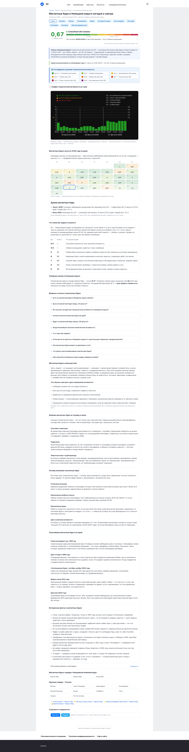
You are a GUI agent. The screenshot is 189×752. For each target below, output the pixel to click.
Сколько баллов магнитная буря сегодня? (69, 316)
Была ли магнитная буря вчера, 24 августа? (70, 304)
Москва (52, 686)
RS (47, 4)
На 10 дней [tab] (54, 25)
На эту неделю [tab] (119, 21)
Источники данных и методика (63, 666)
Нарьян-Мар (54, 676)
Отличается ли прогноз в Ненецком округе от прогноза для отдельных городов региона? (88, 339)
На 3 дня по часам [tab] (104, 21)
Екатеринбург (123, 686)
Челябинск (99, 691)
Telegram (65, 715)
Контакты (100, 5)
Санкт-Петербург (79, 686)
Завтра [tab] (71, 21)
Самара (53, 696)
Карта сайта (102, 736)
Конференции (78, 5)
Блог (68, 5)
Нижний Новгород (56, 691)
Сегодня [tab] (62, 21)
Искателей (99, 676)
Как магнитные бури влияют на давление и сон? (72, 345)
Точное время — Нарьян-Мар (63, 701)
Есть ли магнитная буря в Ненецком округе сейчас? (73, 298)
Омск (121, 691)
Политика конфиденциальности (81, 736)
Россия (57, 10)
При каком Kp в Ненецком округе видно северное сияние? (76, 357)
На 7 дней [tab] (131, 21)
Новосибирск (100, 686)
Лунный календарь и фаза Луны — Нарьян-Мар (122, 701)
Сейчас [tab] (52, 21)
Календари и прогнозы (117, 5)
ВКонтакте (55, 715)
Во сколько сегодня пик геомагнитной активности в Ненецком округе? (81, 310)
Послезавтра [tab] (81, 21)
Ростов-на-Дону (78, 696)
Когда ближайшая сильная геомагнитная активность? (74, 327)
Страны (51, 10)
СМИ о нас (90, 5)
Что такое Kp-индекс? (61, 333)
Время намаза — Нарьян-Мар (64, 704)
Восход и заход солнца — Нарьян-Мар (89, 701)
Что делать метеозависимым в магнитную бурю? (72, 351)
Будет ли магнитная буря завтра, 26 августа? (70, 322)
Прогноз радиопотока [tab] (79, 25)
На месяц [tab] (64, 25)
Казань (75, 691)
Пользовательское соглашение (53, 736)
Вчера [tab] (92, 21)
